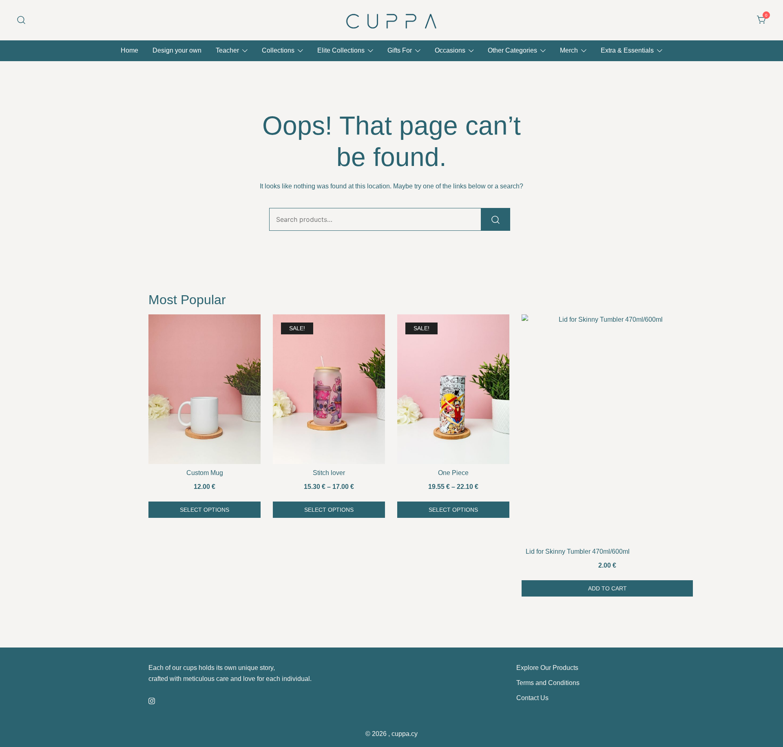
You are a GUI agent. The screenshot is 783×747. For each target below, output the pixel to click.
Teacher (227, 50)
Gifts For (399, 50)
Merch (569, 50)
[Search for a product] (21, 20)
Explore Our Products (547, 667)
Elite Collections (341, 50)
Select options (204, 509)
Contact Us (532, 697)
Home (129, 50)
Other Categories (512, 50)
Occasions (450, 50)
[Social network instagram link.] (151, 699)
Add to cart (607, 588)
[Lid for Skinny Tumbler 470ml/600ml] (607, 428)
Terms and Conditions (548, 682)
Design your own (177, 50)
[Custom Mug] (204, 389)
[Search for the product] (495, 219)
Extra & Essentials (627, 50)
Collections (278, 50)
